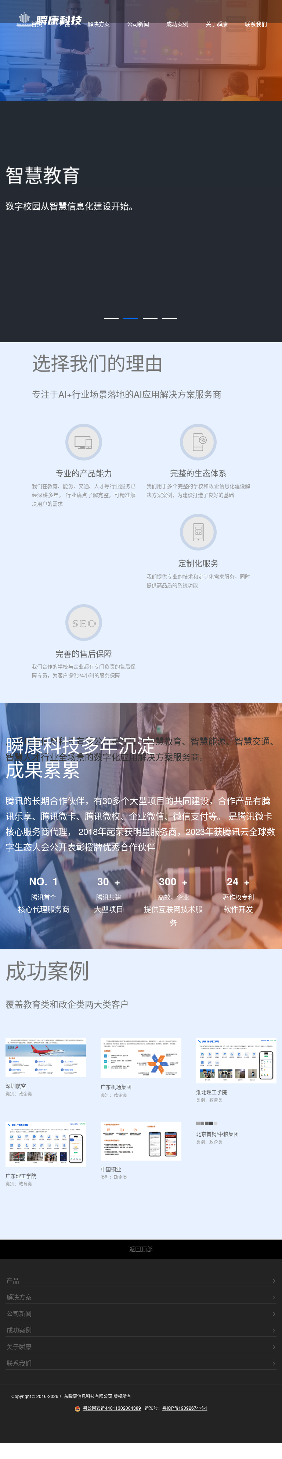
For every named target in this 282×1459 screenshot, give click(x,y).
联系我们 (256, 24)
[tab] (111, 319)
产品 (64, 24)
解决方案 (99, 24)
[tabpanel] (141, 171)
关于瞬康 (217, 24)
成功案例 (177, 24)
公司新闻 (138, 24)
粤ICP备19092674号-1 (184, 1408)
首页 (36, 24)
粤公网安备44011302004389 (112, 1408)
